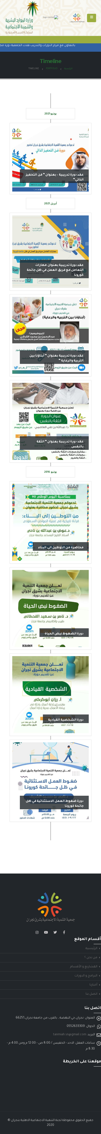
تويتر (55, 932)
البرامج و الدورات (86, 976)
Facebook (64, 932)
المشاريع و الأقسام (83, 967)
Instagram (37, 932)
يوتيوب (46, 932)
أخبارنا (93, 985)
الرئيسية (91, 948)
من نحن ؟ (90, 957)
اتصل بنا (91, 994)
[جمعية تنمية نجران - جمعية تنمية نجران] (77, 18)
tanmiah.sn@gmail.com (69, 1035)
